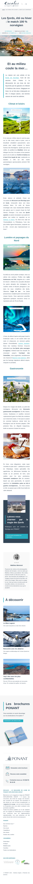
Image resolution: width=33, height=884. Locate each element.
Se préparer (8, 31)
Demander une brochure (12, 720)
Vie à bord (6, 828)
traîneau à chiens (8, 219)
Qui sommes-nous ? (8, 823)
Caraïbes (5, 848)
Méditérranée (6, 845)
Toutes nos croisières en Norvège (14, 536)
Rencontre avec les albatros (13, 649)
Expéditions (6, 830)
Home (3, 9)
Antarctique (6, 841)
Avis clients (6, 832)
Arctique (5, 843)
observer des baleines (19, 358)
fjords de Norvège (12, 78)
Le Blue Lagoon (9, 623)
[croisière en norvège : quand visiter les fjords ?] (16, 133)
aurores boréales (23, 343)
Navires (5, 826)
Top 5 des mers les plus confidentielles (11, 678)
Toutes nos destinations (9, 850)
